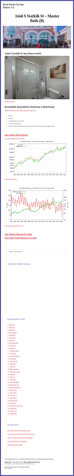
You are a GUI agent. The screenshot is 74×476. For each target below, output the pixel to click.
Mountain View (15, 372)
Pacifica (12, 377)
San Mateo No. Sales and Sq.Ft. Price (14, 226)
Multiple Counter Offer (15, 445)
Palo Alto (13, 380)
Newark (12, 374)
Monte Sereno (14, 369)
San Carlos (13, 393)
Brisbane (12, 330)
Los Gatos (13, 359)
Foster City (12, 346)
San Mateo (13, 398)
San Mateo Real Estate (16, 134)
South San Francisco (16, 406)
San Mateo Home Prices (11, 179)
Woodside (13, 414)
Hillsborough (14, 351)
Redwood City (14, 385)
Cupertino (12, 338)
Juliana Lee (8, 462)
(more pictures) (10, 101)
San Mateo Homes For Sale (18, 234)
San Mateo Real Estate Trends (14, 138)
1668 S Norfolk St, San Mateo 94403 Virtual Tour (20, 110)
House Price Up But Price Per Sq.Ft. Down (20, 434)
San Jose (12, 395)
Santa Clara (13, 400)
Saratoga (13, 403)
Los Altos (13, 353)
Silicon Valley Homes (11, 467)
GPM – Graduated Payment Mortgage (20, 438)
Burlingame (13, 333)
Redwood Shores (15, 387)
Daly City (12, 340)
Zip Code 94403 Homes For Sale (21, 237)
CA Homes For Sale (23, 467)
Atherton (12, 325)
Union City (13, 411)
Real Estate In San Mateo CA (13, 6)
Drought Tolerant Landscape (17, 441)
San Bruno (13, 390)
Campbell (12, 335)
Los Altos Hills (14, 356)
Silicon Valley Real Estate (32, 462)
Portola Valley (14, 382)
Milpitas (12, 367)
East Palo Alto (13, 343)
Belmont (12, 327)
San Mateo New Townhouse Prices (18, 430)
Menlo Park (13, 361)
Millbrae (13, 364)
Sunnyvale (13, 408)
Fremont (12, 348)
